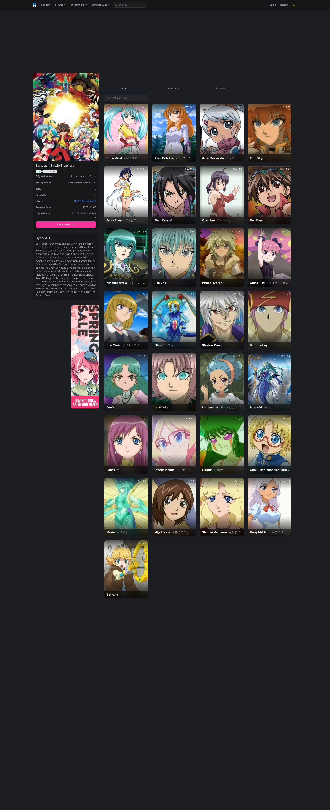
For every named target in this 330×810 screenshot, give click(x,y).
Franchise (173, 88)
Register (284, 4)
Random (45, 4)
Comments (222, 88)
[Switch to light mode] (294, 4)
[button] (60, 4)
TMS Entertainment (85, 201)
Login (273, 4)
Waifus (125, 88)
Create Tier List (66, 224)
